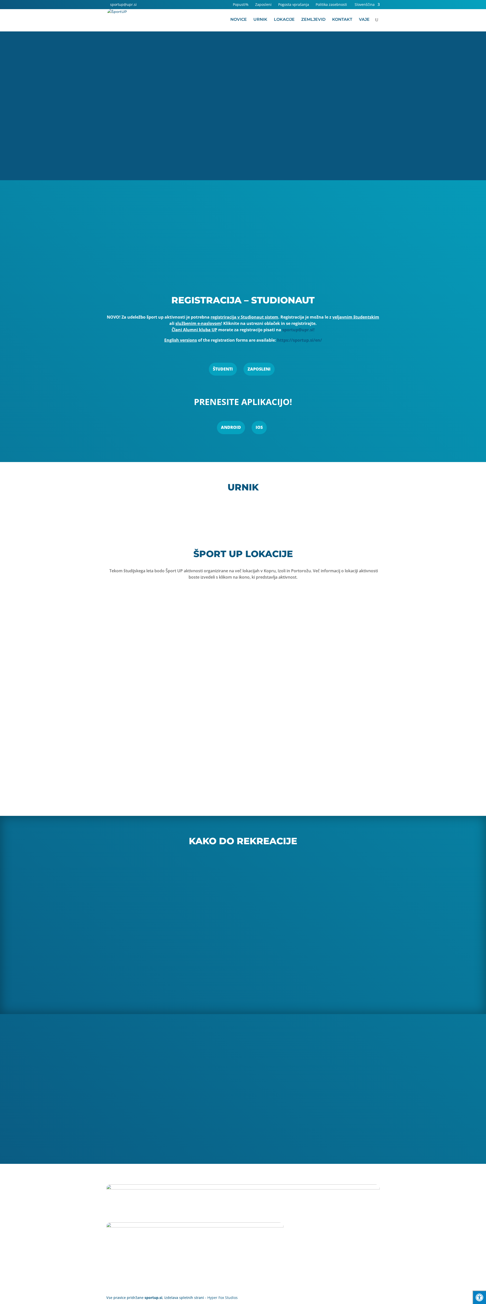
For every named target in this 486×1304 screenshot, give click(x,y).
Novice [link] (238, 20)
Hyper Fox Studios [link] (222, 1297)
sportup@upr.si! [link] (298, 330)
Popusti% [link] (241, 5)
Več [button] (372, 249)
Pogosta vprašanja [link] (293, 5)
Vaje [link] (364, 20)
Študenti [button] (223, 369)
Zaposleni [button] (259, 369)
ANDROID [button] (231, 427)
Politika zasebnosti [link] (331, 5)
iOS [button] (259, 427)
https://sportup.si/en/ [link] (299, 340)
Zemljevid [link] (313, 20)
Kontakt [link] (342, 20)
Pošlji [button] (362, 1138)
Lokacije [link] (284, 20)
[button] (142, 5)
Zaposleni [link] (263, 5)
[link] (121, 4)
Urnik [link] (260, 20)
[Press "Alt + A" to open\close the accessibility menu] (479, 1297)
